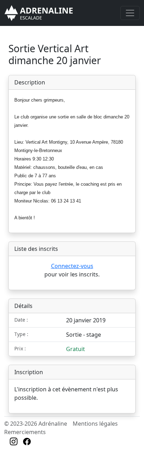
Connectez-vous (72, 266)
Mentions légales (95, 423)
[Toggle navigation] (130, 13)
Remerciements (25, 432)
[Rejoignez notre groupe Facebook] (27, 442)
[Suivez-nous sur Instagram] (13, 442)
